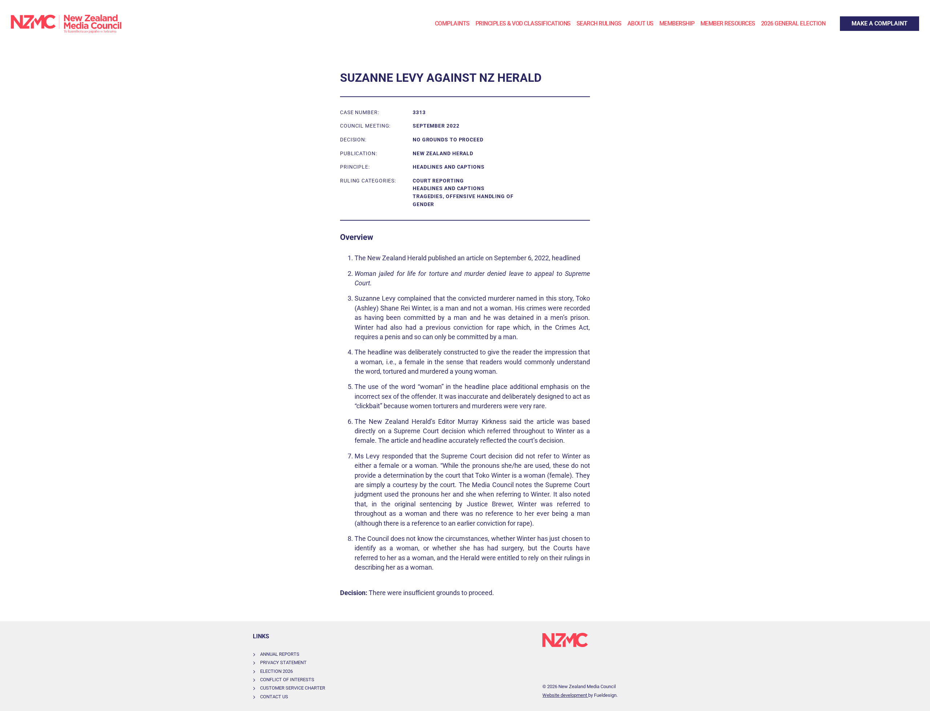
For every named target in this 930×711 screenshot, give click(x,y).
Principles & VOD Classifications (523, 23)
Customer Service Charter (292, 688)
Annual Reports (279, 654)
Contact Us (274, 696)
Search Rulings (599, 23)
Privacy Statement (283, 662)
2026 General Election (793, 23)
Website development (565, 695)
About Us (640, 23)
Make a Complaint (863, 20)
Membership (677, 23)
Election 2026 (276, 671)
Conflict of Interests (287, 679)
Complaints (452, 23)
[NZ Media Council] (66, 24)
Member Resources (727, 23)
